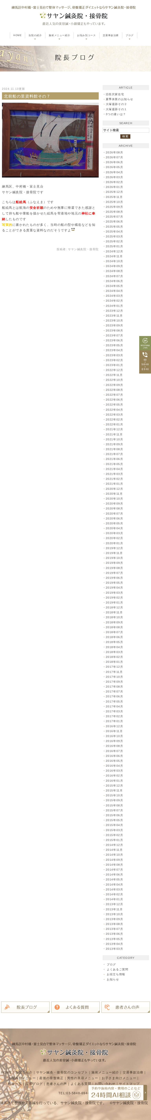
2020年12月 (114, 488)
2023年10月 (114, 320)
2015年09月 (114, 800)
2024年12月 (114, 251)
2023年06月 (114, 340)
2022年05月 (114, 404)
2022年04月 (114, 409)
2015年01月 (114, 840)
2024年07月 (114, 276)
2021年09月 (114, 444)
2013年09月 (114, 919)
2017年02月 (114, 716)
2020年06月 (114, 518)
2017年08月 (114, 686)
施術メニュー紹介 (105, 1072)
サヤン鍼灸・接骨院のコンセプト (62, 1072)
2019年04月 (114, 587)
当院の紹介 (24, 1072)
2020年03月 (114, 533)
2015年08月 (114, 805)
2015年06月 (114, 815)
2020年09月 (114, 503)
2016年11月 (114, 731)
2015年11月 (114, 790)
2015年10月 (114, 795)
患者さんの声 (56, 1083)
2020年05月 (114, 523)
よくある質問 (81, 1083)
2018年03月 (114, 652)
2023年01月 (114, 365)
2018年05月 (114, 642)
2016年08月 (114, 745)
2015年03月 (114, 830)
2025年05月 (114, 226)
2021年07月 (114, 454)
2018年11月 (114, 612)
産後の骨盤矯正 (51, 1078)
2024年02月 (114, 300)
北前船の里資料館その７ (27, 96)
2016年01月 (114, 780)
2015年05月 (114, 820)
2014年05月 (114, 879)
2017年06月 (114, 696)
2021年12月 (114, 429)
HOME (17, 35)
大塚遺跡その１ (116, 109)
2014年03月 (114, 889)
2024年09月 (114, 266)
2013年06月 (114, 933)
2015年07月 (114, 810)
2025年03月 (114, 236)
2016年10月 (114, 736)
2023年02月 (114, 360)
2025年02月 (114, 241)
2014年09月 (114, 859)
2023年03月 (114, 355)
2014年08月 (114, 864)
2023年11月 (114, 315)
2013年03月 (114, 948)
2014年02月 (114, 894)
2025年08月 (114, 211)
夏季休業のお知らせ (119, 99)
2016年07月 (114, 751)
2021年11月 (114, 434)
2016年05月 (114, 760)
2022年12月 (114, 370)
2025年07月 (114, 216)
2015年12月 (114, 785)
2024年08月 (114, 271)
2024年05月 (114, 286)
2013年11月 (114, 909)
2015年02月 (114, 835)
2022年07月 (114, 394)
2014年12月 (114, 844)
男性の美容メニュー (82, 1078)
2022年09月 (114, 384)
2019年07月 (114, 572)
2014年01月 (114, 899)
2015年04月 (114, 825)
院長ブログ (34, 1083)
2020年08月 (114, 508)
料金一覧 (15, 1083)
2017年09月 (114, 681)
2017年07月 (114, 691)
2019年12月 (114, 548)
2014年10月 (114, 854)
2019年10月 (114, 558)
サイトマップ (129, 1083)
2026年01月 (114, 187)
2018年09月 (114, 622)
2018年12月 (114, 607)
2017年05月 (114, 701)
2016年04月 (114, 765)
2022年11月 (114, 374)
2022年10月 (114, 379)
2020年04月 (114, 528)
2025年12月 (114, 191)
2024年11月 (114, 256)
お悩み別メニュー (22, 1078)
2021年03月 (114, 473)
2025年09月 (114, 206)
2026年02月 (114, 182)
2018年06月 (114, 637)
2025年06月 (114, 221)
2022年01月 (114, 424)
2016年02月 (114, 775)
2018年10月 (114, 617)
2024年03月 (114, 295)
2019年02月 (114, 597)
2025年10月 (114, 201)
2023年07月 (114, 335)
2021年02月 (114, 478)
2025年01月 (114, 246)
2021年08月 (114, 449)
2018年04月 (114, 647)
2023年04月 (114, 350)
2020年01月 (114, 543)
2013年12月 (114, 904)
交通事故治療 (111, 35)
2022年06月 (114, 399)
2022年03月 (114, 414)
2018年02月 (114, 656)
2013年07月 (114, 928)
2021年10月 (114, 439)
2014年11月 (114, 849)
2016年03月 (114, 770)
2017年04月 (114, 706)
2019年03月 (114, 592)
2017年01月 (114, 721)
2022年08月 (114, 389)
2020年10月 (114, 498)
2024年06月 (114, 281)
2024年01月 (114, 305)
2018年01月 (114, 661)
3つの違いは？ (116, 114)
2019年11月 (114, 553)
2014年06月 (114, 874)
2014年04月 (114, 884)
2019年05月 (114, 582)
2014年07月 (114, 869)
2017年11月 (114, 671)
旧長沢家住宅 (115, 94)
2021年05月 (114, 464)
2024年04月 (114, 290)
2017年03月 (114, 711)
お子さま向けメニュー (119, 1078)
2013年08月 (114, 924)
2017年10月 (114, 676)
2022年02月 (114, 419)
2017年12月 (114, 666)
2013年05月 (114, 939)
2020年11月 (114, 493)
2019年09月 (114, 562)
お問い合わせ (105, 1083)
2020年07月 (114, 513)
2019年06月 (114, 577)
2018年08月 (114, 627)
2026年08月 (114, 152)
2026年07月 (114, 157)
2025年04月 (114, 231)
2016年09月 (114, 741)
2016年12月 (114, 726)
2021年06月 (114, 459)
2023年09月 (114, 325)
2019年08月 (114, 568)
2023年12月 (114, 310)
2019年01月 (114, 602)
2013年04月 (114, 943)
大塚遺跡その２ (116, 104)
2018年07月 (114, 632)
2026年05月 (114, 167)
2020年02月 (114, 538)
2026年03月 (114, 177)
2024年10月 (114, 261)
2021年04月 (114, 469)
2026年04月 (114, 172)
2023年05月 (114, 345)
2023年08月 (114, 330)
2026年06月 (114, 162)
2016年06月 (114, 755)
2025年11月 (114, 197)
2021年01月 (114, 483)
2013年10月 (114, 914)
